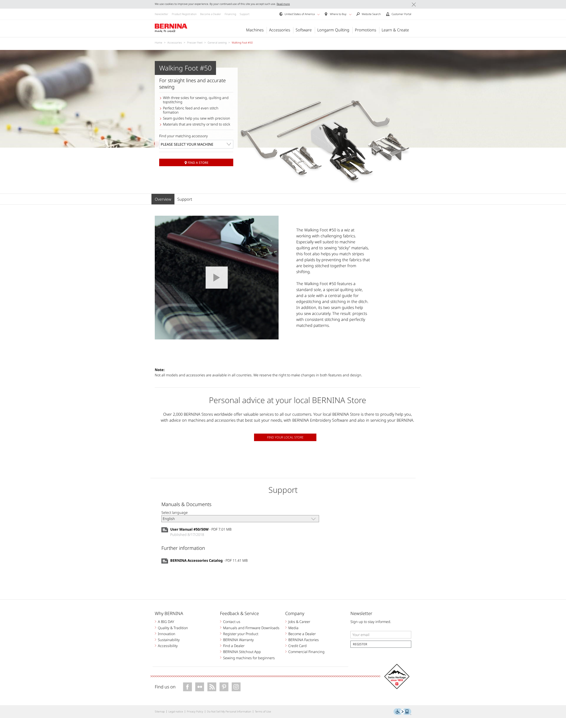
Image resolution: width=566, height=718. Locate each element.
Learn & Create (395, 29)
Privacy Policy (195, 711)
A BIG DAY (166, 621)
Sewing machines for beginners (249, 657)
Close (414, 4)
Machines (255, 29)
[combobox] (196, 144)
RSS (211, 686)
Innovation (166, 633)
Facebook (187, 686)
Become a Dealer (210, 14)
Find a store (198, 162)
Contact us (231, 621)
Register (360, 644)
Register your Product (240, 633)
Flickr (199, 686)
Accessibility (168, 645)
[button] (318, 14)
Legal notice (175, 711)
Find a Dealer (234, 645)
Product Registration (184, 14)
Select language (174, 512)
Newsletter (161, 14)
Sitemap (160, 711)
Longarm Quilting (333, 29)
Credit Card (297, 645)
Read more (283, 4)
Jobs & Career (299, 621)
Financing (230, 14)
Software (304, 29)
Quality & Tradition (173, 627)
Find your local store (285, 437)
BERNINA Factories (303, 639)
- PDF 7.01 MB (200, 529)
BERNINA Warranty (238, 639)
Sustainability (169, 639)
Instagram (236, 686)
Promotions (365, 29)
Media (293, 627)
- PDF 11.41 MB (209, 560)
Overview (163, 199)
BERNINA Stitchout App (242, 651)
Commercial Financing (306, 651)
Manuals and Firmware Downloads (251, 627)
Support (244, 14)
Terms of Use (263, 711)
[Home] (171, 28)
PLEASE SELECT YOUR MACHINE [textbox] (187, 144)
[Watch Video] (217, 277)
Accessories (279, 29)
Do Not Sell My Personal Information (229, 711)
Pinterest (224, 686)
